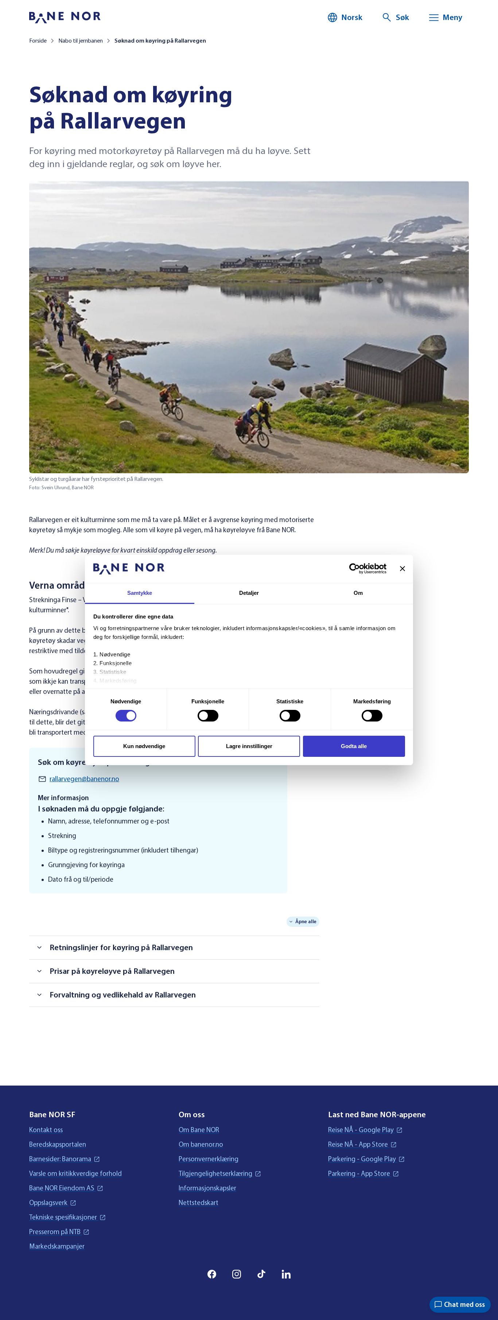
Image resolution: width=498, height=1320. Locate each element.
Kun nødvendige (144, 746)
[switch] (208, 716)
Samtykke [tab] (139, 593)
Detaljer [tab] (249, 593)
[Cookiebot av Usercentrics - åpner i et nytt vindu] (354, 568)
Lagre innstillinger (249, 746)
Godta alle (354, 746)
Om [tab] (358, 593)
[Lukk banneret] (402, 568)
